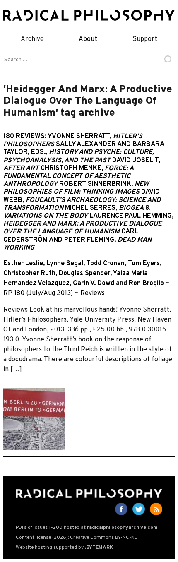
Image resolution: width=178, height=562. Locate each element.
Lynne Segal (64, 263)
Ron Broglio (146, 283)
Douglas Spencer (84, 273)
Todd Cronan (106, 263)
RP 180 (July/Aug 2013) (38, 293)
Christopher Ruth (29, 273)
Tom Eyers (144, 263)
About (88, 39)
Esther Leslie (23, 263)
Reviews (92, 293)
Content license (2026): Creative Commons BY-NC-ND (77, 537)
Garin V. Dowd (93, 283)
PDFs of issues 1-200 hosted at (86, 527)
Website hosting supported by (64, 547)
